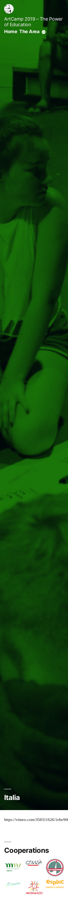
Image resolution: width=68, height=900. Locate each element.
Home (10, 31)
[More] (43, 32)
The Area (29, 31)
